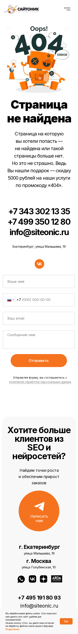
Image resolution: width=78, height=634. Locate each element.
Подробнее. (12, 629)
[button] (39, 506)
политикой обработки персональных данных (40, 382)
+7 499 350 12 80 (39, 222)
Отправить (39, 360)
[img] (56, 578)
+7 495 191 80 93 (39, 597)
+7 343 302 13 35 (39, 211)
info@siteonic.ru (39, 232)
